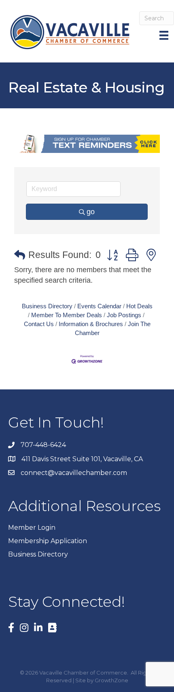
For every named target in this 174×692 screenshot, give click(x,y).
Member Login (31, 527)
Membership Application (47, 541)
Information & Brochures (91, 323)
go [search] (91, 212)
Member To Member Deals (66, 315)
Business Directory (47, 306)
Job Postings (124, 315)
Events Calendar (99, 306)
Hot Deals (139, 306)
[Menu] (164, 35)
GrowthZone (111, 680)
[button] (19, 255)
